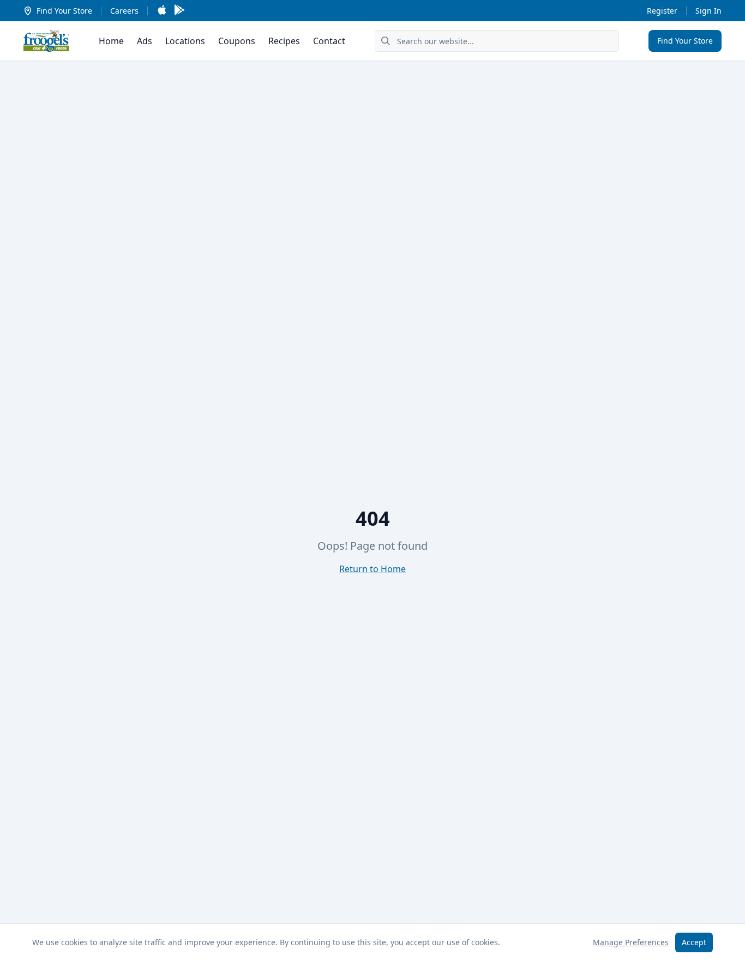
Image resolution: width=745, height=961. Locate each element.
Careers (124, 10)
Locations (185, 41)
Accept (694, 942)
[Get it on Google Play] (179, 10)
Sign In (708, 10)
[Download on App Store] (162, 10)
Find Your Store (64, 10)
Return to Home (372, 569)
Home (111, 41)
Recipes (284, 41)
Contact (329, 41)
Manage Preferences (631, 942)
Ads (144, 41)
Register (662, 10)
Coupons (236, 41)
